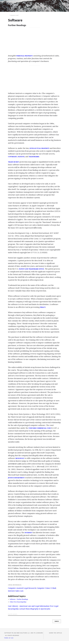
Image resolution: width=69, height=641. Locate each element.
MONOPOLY (19, 458)
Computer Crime (43, 588)
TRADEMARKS (34, 156)
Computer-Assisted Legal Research (22, 588)
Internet (11, 591)
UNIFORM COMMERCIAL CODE (40, 428)
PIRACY (43, 307)
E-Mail (53, 588)
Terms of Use (8, 638)
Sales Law (19, 591)
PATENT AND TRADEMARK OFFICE (31, 269)
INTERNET (28, 532)
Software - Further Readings (19, 599)
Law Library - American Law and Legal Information (28, 606)
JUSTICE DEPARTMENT (16, 478)
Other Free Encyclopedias (18, 602)
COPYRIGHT (12, 156)
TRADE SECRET (13, 162)
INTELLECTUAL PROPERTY (39, 148)
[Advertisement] (34, 40)
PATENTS (21, 156)
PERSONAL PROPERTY (24, 56)
